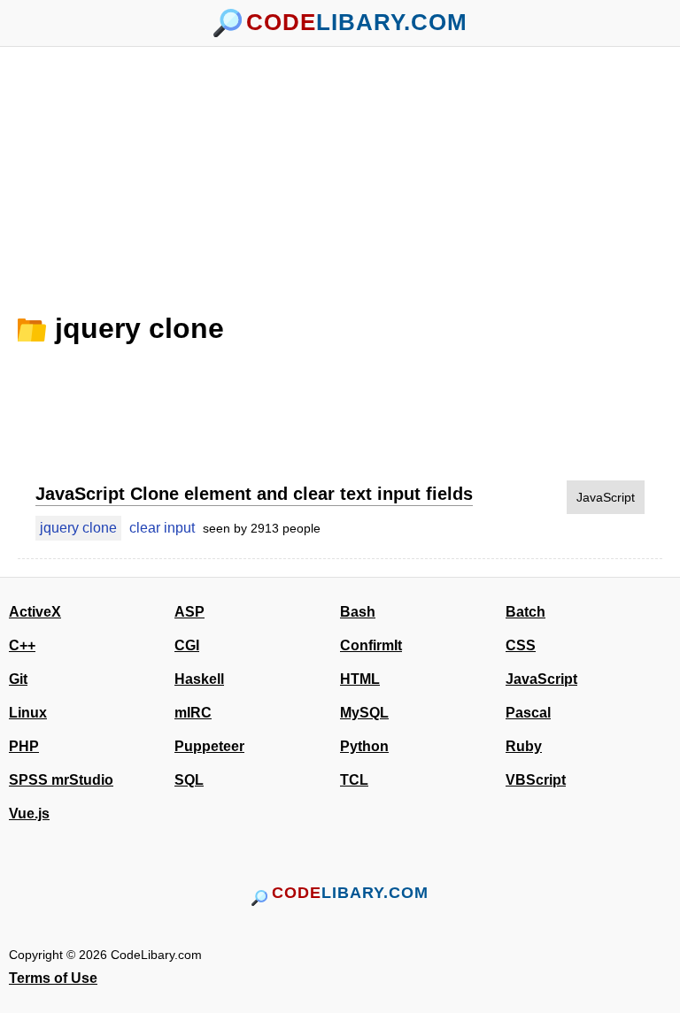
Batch (525, 611)
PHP (24, 746)
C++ (22, 645)
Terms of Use (53, 978)
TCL (354, 779)
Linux (28, 712)
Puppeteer (209, 746)
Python (364, 746)
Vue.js (29, 813)
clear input (162, 527)
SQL (189, 779)
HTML (360, 679)
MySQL (364, 712)
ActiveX (35, 611)
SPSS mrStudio (61, 779)
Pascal (528, 712)
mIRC (193, 712)
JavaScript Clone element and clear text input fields (254, 493)
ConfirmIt (371, 645)
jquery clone (139, 328)
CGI (186, 645)
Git (18, 679)
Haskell (199, 679)
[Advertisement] (340, 171)
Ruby (524, 746)
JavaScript (605, 497)
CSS (521, 645)
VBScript (536, 779)
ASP (189, 611)
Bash (357, 611)
